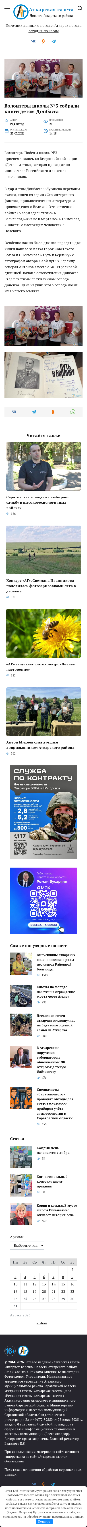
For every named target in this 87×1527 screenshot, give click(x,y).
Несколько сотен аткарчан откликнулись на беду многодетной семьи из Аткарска (56, 1023)
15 (63, 1284)
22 (63, 1291)
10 (15, 1284)
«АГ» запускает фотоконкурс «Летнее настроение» (40, 666)
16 (72, 1284)
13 (44, 1284)
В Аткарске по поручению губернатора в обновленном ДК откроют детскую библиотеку (51, 1060)
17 (15, 1291)
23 (72, 1291)
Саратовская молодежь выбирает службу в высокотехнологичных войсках (37, 502)
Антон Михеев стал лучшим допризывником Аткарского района (40, 745)
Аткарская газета (51, 9)
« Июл (42, 1323)
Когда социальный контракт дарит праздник (52, 1181)
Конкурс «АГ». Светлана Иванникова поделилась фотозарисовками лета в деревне (41, 586)
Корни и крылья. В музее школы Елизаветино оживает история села (57, 1210)
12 (35, 1284)
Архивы (16, 1236)
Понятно (44, 1521)
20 (44, 1291)
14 (54, 1284)
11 (25, 1284)
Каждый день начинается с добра (53, 1150)
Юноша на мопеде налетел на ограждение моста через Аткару (56, 992)
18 (25, 1291)
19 (35, 1291)
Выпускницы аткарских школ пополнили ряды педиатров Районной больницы (56, 962)
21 (54, 1291)
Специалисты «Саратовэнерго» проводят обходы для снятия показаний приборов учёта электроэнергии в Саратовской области (55, 1103)
